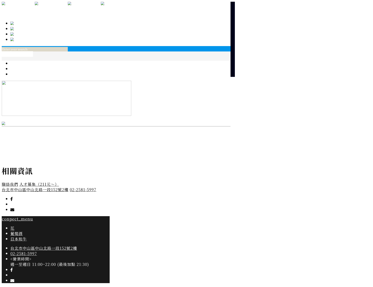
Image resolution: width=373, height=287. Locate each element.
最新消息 (22, 28)
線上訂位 (22, 39)
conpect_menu (17, 54)
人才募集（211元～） (39, 184)
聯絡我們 (10, 184)
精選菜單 (22, 23)
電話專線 (22, 34)
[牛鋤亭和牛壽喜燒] (68, 9)
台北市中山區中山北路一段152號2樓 (35, 189)
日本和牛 (18, 74)
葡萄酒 (16, 68)
